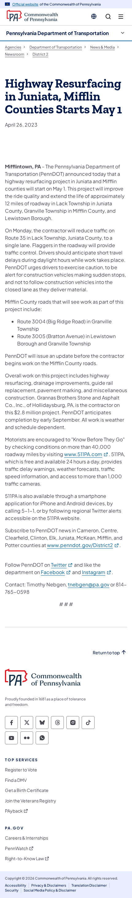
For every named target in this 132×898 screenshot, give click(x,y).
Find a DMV (16, 780)
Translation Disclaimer (89, 885)
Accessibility (15, 885)
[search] (108, 17)
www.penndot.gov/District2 (83, 545)
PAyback (14, 810)
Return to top (106, 652)
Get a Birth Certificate (27, 790)
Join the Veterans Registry (30, 800)
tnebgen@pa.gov (88, 584)
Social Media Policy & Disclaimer (50, 890)
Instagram (97, 572)
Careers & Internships (26, 838)
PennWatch (16, 848)
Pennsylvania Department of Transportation (57, 33)
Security (11, 890)
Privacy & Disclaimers (48, 885)
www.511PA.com (86, 454)
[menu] (121, 17)
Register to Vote (21, 769)
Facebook (56, 572)
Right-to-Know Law (24, 858)
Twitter (62, 564)
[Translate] (93, 16)
